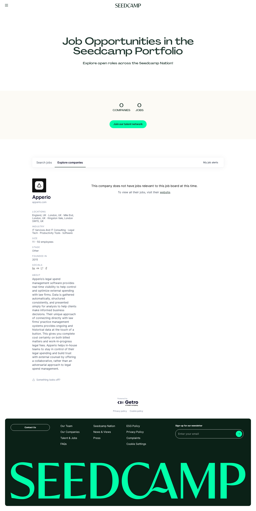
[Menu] (6, 5)
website (165, 192)
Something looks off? (48, 379)
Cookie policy (136, 411)
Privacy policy (120, 411)
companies (70, 162)
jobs (44, 162)
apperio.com (39, 202)
